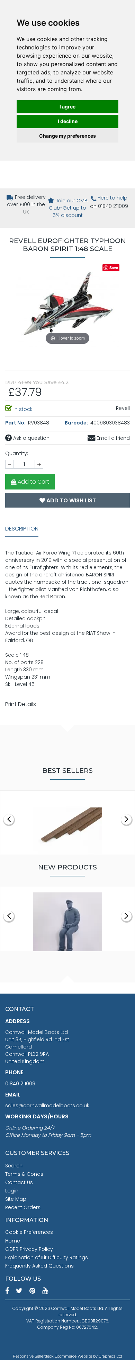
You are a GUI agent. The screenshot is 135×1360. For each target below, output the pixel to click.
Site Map (15, 1199)
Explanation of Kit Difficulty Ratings (46, 1257)
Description (21, 529)
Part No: (16, 422)
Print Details (20, 704)
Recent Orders (22, 1207)
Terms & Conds (24, 1174)
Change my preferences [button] (67, 136)
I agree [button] (67, 107)
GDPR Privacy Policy (29, 1249)
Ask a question (31, 438)
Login (11, 1190)
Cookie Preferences (29, 1232)
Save (113, 267)
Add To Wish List (70, 500)
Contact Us (19, 1182)
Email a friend (112, 438)
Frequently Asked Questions (39, 1265)
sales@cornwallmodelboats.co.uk (47, 1105)
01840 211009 (20, 1083)
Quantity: (16, 453)
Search (13, 1165)
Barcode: (77, 422)
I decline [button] (68, 121)
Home (12, 1240)
